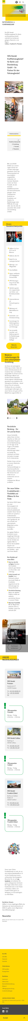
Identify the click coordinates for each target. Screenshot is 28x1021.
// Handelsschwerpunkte (14, 141)
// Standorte (16, 149)
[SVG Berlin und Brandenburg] (3, 1)
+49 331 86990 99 (13, 694)
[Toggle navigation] (20, 2)
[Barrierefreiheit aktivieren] (16, 2)
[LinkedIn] (3, 1011)
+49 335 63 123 (14, 805)
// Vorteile (16, 146)
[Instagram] (7, 1011)
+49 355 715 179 (14, 746)
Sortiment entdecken (14, 647)
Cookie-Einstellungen (7, 991)
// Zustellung (15, 144)
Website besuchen (14, 346)
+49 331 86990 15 (14, 691)
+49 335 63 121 (14, 803)
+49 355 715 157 (14, 748)
